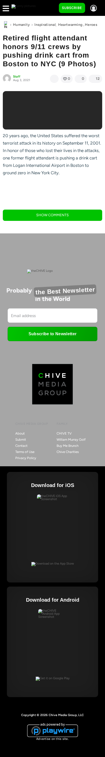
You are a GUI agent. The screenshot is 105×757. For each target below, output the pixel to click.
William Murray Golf (71, 439)
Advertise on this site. (52, 739)
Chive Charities (68, 452)
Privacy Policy (25, 458)
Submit (20, 439)
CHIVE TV (64, 433)
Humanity (21, 25)
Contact (21, 446)
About (20, 433)
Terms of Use (24, 452)
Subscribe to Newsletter (52, 334)
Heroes (91, 25)
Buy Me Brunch (67, 446)
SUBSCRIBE (72, 8)
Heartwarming (70, 25)
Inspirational (45, 25)
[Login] (93, 8)
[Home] (5, 25)
